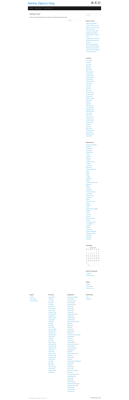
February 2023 (89, 117)
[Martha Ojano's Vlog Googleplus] (99, 2)
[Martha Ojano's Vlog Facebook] (95, 2)
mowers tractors (90, 195)
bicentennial (89, 150)
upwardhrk (88, 273)
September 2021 (90, 134)
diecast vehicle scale (91, 169)
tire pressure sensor (91, 222)
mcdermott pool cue (90, 191)
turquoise (88, 225)
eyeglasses (88, 178)
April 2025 (88, 88)
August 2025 (89, 83)
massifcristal (89, 190)
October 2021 (89, 132)
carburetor (88, 156)
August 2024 (89, 100)
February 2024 (89, 105)
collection (88, 158)
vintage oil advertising (91, 231)
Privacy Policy (38, 8)
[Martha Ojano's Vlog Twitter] (92, 2)
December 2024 (90, 92)
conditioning (89, 165)
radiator (88, 203)
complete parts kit (90, 161)
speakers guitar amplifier (92, 208)
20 (92, 258)
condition (88, 163)
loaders (88, 186)
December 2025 (90, 75)
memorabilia (89, 193)
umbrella (88, 227)
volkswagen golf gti (90, 233)
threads (88, 220)
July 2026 (88, 62)
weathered (88, 235)
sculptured (88, 205)
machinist (88, 188)
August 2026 (89, 60)
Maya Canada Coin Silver (92, 44)
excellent (88, 176)
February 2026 (89, 72)
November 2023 (90, 109)
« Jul (89, 265)
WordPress (88, 299)
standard (88, 210)
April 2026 (88, 68)
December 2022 (90, 119)
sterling (88, 212)
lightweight (88, 184)
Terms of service (48, 8)
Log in (87, 297)
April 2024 (88, 103)
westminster (89, 237)
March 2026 (89, 70)
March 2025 (89, 90)
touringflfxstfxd (89, 223)
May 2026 (88, 66)
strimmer (88, 216)
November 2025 (90, 77)
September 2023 (90, 111)
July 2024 (88, 102)
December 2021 (90, 130)
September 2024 (90, 98)
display (87, 171)
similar (87, 207)
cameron (88, 154)
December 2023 (90, 107)
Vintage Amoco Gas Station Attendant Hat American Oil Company (92, 40)
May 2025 (88, 87)
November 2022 (90, 120)
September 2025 (90, 81)
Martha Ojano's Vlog (41, 3)
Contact (31, 8)
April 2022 (88, 126)
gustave (88, 180)
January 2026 (89, 73)
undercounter (89, 229)
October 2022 (89, 122)
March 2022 (89, 128)
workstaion (88, 239)
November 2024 (90, 94)
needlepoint (89, 197)
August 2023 (89, 113)
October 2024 (89, 96)
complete (88, 159)
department (89, 167)
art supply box (89, 148)
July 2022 (88, 124)
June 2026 (88, 64)
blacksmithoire (89, 152)
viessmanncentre (90, 275)
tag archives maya (90, 218)
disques (88, 173)
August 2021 (89, 135)
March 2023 (89, 115)
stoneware (88, 214)
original (88, 199)
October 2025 (89, 79)
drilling (87, 175)
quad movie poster (90, 201)
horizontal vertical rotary (91, 182)
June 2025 (88, 85)
